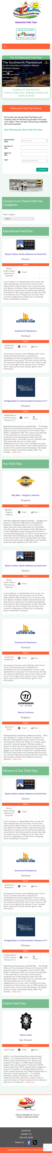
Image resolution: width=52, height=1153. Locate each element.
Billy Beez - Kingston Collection (26, 495)
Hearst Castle (26, 1035)
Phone (35, 347)
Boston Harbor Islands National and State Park (25, 254)
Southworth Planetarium (26, 331)
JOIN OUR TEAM (26, 1138)
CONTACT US (26, 1134)
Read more (16, 452)
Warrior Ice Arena (25, 712)
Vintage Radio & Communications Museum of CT (25, 401)
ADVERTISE (26, 1131)
